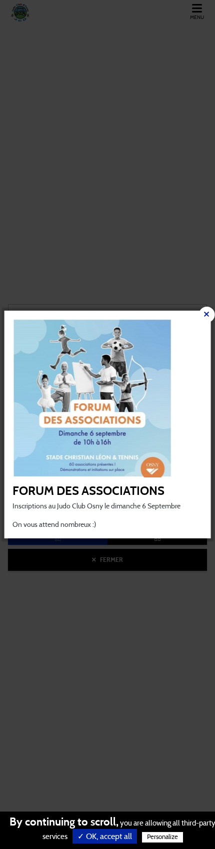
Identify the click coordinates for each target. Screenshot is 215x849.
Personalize (162, 837)
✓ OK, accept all (105, 837)
